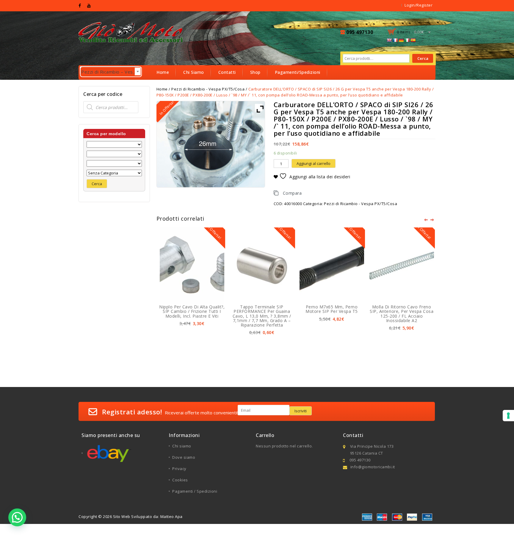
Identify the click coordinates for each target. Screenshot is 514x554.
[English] (389, 40)
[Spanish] (413, 40)
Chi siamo (181, 446)
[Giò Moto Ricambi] (131, 31)
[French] (395, 40)
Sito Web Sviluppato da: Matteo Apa (148, 516)
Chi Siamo (193, 72)
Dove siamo (183, 457)
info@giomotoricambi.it (372, 466)
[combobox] (109, 70)
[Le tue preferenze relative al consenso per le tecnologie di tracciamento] (508, 415)
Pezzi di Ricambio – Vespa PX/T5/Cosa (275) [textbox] (111, 72)
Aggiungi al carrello (313, 163)
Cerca (422, 58)
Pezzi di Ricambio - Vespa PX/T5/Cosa (360, 203)
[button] (17, 517)
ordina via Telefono (177, 86)
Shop (255, 72)
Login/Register (418, 5)
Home (162, 72)
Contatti (227, 72)
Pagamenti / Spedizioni (194, 491)
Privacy (179, 468)
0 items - (410, 32)
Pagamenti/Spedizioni (297, 72)
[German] (401, 40)
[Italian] (407, 40)
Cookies (180, 480)
